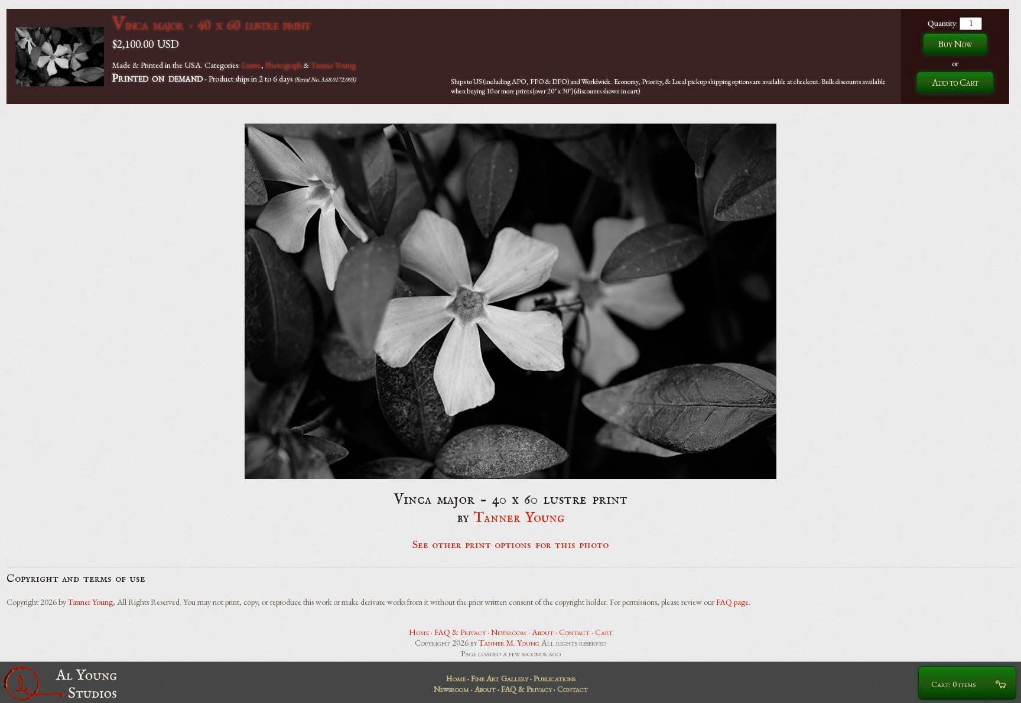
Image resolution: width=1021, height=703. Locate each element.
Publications (554, 678)
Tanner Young (333, 65)
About (543, 632)
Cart (604, 632)
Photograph (283, 65)
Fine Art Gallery (499, 678)
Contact (574, 632)
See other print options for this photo (510, 545)
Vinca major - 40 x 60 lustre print (211, 24)
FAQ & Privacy (460, 632)
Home (419, 632)
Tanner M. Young (509, 642)
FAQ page (732, 602)
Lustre (251, 65)
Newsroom (508, 632)
